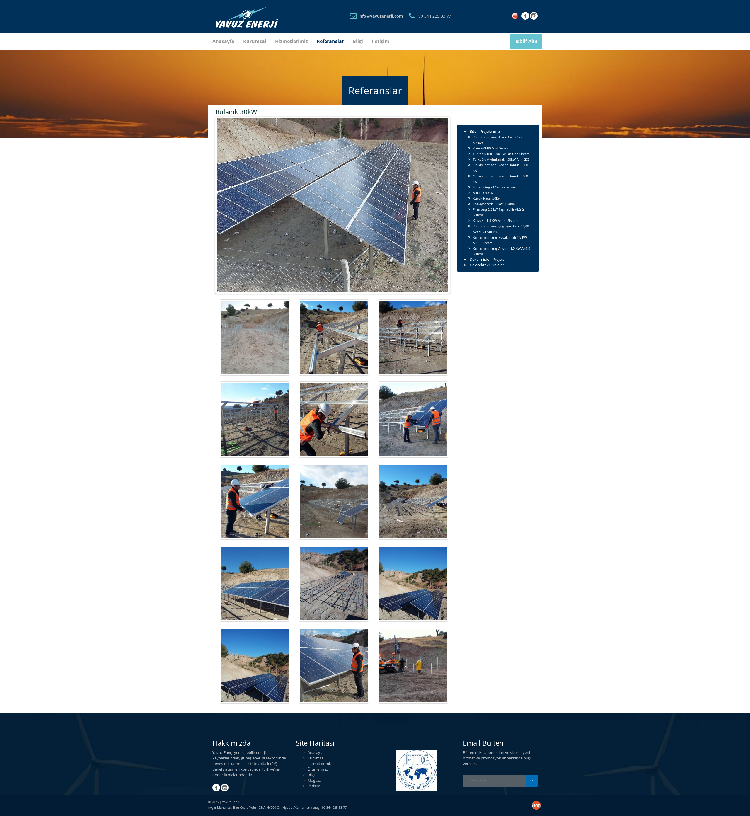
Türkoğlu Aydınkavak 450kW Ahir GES (501, 159)
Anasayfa (223, 41)
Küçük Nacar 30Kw (487, 198)
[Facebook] (525, 17)
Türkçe (516, 16)
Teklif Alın (526, 41)
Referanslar (330, 41)
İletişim (380, 41)
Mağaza (314, 780)
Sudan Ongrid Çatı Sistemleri (494, 187)
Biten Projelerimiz (485, 131)
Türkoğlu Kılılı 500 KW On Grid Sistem (501, 153)
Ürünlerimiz (318, 769)
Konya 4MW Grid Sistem (491, 148)
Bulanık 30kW (483, 192)
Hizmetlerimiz (291, 41)
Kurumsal (254, 41)
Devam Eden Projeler (488, 259)
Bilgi (358, 41)
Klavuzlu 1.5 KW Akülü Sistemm (496, 220)
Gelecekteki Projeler (487, 265)
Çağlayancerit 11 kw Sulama (494, 204)
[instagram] (534, 17)
